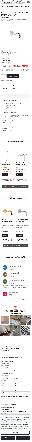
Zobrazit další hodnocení (22, 299)
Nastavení (15, 432)
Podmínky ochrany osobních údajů (10, 348)
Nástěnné (12, 127)
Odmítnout (8, 438)
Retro (11, 125)
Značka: (6, 21)
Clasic (11, 123)
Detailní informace (6, 80)
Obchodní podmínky (6, 344)
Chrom (11, 118)
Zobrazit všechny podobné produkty (15, 245)
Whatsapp (3, 413)
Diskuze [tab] (16, 96)
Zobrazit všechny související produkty (15, 186)
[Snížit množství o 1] (6, 77)
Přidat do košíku (13, 76)
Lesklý (11, 121)
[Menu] (28, 2)
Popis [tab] (3, 96)
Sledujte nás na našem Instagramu (15, 312)
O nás (2, 342)
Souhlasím (23, 438)
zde (27, 428)
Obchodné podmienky (6, 346)
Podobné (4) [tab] (9, 96)
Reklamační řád (5, 350)
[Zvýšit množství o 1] (6, 75)
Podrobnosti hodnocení (21, 19)
